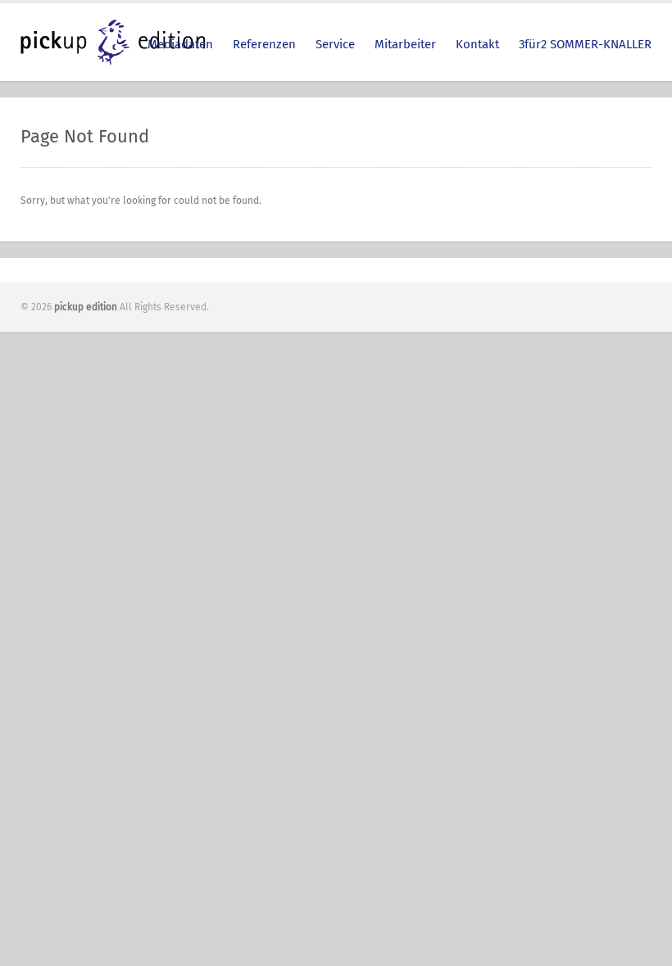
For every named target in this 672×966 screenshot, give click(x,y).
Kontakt (477, 44)
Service (335, 44)
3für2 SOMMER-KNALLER (585, 44)
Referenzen (264, 44)
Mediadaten (180, 44)
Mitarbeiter (405, 44)
